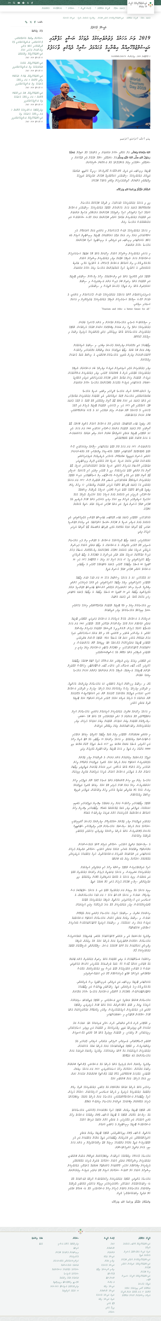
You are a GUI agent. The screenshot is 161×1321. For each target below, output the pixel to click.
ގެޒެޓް (41, 1244)
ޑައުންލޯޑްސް (57, 8)
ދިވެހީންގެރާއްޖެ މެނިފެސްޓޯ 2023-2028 (64, 1286)
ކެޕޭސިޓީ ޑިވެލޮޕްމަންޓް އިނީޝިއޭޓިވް (66, 1282)
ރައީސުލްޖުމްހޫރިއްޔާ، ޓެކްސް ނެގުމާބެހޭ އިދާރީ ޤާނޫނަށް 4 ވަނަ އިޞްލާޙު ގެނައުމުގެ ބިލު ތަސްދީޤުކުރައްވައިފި (27, 80)
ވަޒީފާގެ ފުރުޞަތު (144, 1284)
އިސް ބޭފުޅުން (145, 1272)
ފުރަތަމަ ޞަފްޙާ (119, 8)
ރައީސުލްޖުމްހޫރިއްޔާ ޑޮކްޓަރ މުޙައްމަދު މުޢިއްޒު (136, 1246)
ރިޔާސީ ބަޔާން (109, 1261)
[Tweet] (30, 22)
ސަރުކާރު (70, 8)
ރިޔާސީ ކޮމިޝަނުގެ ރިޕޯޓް (105, 1269)
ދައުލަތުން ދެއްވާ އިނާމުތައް (69, 1278)
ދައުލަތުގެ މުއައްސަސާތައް (70, 1265)
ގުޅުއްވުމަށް (45, 8)
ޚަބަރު (112, 1244)
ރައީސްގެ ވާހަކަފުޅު (69, 18)
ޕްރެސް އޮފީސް (85, 8)
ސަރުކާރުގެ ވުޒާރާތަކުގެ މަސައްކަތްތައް (65, 1269)
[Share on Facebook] (35, 22)
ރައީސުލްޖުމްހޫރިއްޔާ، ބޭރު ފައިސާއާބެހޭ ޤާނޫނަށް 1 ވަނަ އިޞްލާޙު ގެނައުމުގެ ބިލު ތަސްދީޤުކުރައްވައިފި (27, 97)
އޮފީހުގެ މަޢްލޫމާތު (103, 8)
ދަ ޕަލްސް (111, 1282)
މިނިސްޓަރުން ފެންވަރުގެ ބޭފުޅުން (67, 1252)
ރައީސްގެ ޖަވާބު (109, 1256)
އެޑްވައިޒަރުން (74, 1256)
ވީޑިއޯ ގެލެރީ (110, 1308)
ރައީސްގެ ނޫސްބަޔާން (107, 1290)
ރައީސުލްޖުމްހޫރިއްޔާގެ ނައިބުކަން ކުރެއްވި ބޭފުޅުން (135, 1266)
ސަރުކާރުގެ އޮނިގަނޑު (71, 1273)
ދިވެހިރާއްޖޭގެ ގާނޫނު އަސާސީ (68, 1244)
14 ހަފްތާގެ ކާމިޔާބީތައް (70, 1290)
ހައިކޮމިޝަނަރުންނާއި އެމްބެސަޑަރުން (66, 1261)
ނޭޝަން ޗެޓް (110, 1278)
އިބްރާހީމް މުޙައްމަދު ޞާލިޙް (86, 18)
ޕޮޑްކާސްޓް (110, 1273)
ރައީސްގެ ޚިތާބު (109, 1286)
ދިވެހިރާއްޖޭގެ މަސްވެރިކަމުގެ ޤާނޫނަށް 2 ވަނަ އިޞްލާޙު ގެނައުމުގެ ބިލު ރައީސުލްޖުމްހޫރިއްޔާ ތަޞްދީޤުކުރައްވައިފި (27, 114)
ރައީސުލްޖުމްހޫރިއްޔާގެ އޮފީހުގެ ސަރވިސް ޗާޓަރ (136, 1278)
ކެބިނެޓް (76, 1248)
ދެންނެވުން (110, 1252)
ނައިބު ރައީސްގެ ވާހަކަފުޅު (105, 1295)
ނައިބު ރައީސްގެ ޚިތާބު (106, 1299)
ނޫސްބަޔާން (110, 1248)
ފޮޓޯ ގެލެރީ (110, 1303)
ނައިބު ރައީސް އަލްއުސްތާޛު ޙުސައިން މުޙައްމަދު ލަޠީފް (137, 1254)
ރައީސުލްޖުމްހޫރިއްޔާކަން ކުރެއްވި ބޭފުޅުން (111, 18)
